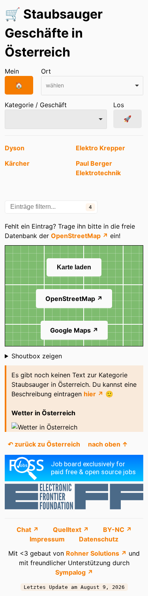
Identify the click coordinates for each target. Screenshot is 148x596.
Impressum (48, 539)
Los (118, 105)
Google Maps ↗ (74, 330)
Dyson (14, 148)
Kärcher (17, 163)
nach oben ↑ (108, 444)
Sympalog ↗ (74, 572)
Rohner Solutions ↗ (96, 553)
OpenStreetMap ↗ (79, 236)
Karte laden (74, 267)
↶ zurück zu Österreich (44, 444)
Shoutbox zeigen (36, 356)
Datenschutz (98, 539)
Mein (12, 71)
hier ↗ (93, 394)
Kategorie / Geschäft (36, 105)
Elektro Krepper (100, 148)
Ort (46, 71)
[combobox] (92, 85)
